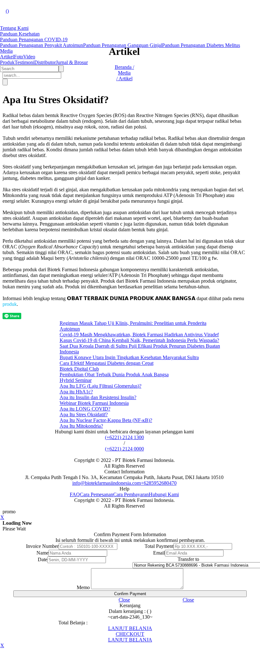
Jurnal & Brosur (72, 62)
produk (10, 304)
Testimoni (24, 62)
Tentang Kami (14, 28)
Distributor (45, 62)
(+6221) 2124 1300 (124, 437)
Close (124, 599)
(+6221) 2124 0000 (124, 448)
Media (6, 51)
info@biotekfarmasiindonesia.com (106, 483)
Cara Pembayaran (131, 494)
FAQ (75, 494)
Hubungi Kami (164, 494)
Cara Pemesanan (96, 494)
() (7, 11)
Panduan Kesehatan (20, 33)
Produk (7, 62)
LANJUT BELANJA (130, 628)
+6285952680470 (159, 483)
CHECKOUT (130, 634)
